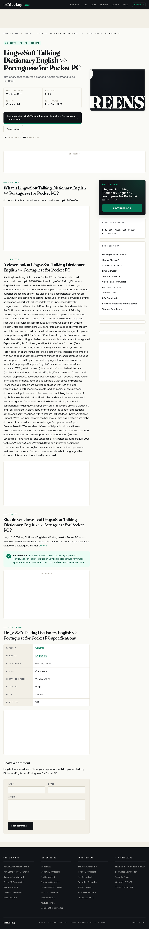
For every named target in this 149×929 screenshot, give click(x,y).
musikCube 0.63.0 (86, 897)
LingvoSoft (41, 655)
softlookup (16, 4)
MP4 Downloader (110, 298)
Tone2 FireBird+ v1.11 (124, 887)
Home (6, 34)
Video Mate (46, 866)
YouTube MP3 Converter (52, 887)
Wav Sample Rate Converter (16, 871)
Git (104, 233)
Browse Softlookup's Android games (119, 303)
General (27, 34)
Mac (85, 4)
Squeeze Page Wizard (13, 877)
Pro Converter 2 (48, 877)
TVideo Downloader (87, 871)
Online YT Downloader (13, 882)
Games (115, 4)
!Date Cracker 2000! (112, 265)
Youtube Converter (111, 276)
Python (131, 230)
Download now (122, 207)
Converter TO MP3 (123, 882)
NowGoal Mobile (48, 897)
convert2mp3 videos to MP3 (16, 866)
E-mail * (52, 784)
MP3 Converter (85, 887)
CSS (110, 230)
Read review (13, 129)
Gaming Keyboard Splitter (114, 254)
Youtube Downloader (112, 309)
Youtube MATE (109, 292)
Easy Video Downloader (126, 871)
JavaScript (120, 230)
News (125, 4)
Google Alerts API (110, 260)
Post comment (20, 825)
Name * (11, 784)
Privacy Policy (138, 923)
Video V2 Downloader (50, 871)
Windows (74, 4)
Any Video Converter (50, 882)
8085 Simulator (10, 897)
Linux (93, 4)
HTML (104, 230)
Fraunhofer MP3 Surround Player (130, 866)
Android (104, 4)
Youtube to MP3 (10, 887)
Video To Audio (122, 877)
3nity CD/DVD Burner (87, 866)
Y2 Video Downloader (13, 892)
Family (16, 34)
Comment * (12, 797)
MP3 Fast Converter (111, 287)
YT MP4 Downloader (87, 892)
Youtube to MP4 (48, 903)
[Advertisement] (74, 18)
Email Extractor (109, 270)
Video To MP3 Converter (114, 281)
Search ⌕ (139, 4)
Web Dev (112, 233)
